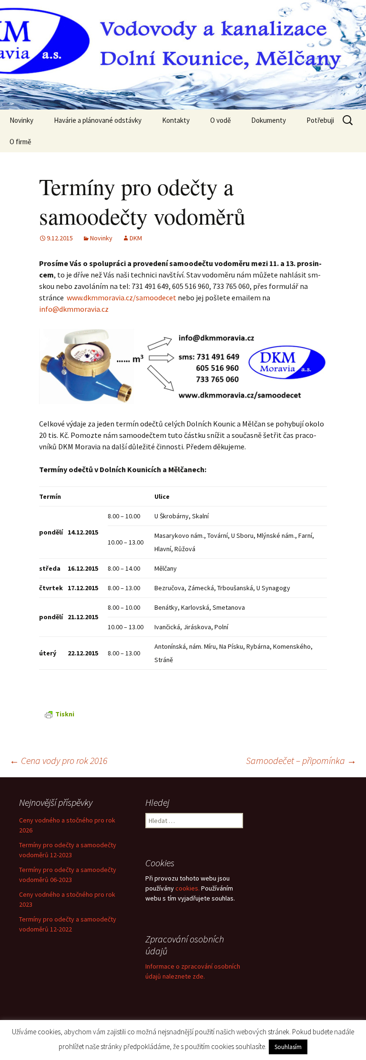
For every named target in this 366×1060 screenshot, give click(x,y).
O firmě (20, 141)
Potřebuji (320, 120)
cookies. (187, 888)
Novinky (21, 120)
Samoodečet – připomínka (301, 760)
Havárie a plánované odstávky (98, 120)
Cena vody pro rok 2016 (58, 760)
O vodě (220, 120)
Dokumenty (268, 120)
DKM (136, 238)
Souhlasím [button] (288, 1047)
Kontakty (176, 120)
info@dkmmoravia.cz (74, 309)
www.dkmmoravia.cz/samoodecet (121, 297)
